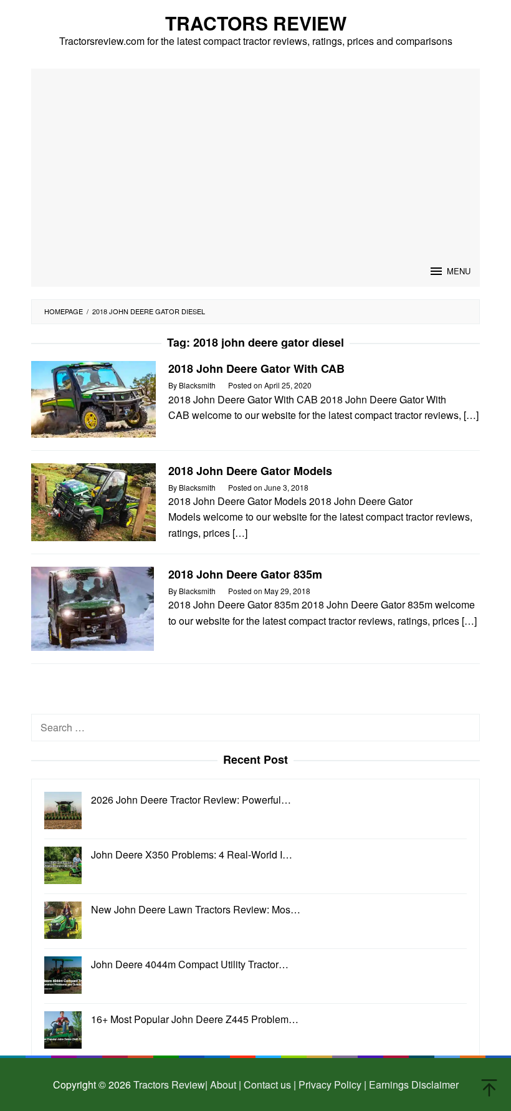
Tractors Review (255, 22)
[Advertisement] (255, 162)
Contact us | (268, 1084)
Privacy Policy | (331, 1084)
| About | (223, 1084)
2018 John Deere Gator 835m (245, 574)
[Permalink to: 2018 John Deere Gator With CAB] (93, 398)
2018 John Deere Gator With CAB (256, 368)
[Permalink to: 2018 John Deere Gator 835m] (92, 607)
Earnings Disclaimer (412, 1084)
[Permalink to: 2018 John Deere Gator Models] (93, 501)
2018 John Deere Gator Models (250, 471)
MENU (458, 271)
